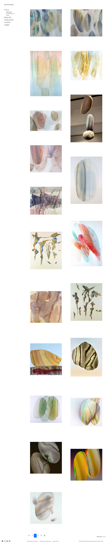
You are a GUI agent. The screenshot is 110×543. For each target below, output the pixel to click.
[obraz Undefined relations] (46, 359)
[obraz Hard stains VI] (86, 412)
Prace (6, 10)
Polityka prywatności (45, 541)
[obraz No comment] (86, 357)
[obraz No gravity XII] (46, 307)
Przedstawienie (10, 13)
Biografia (7, 17)
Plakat (7, 15)
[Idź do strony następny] (41, 536)
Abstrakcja (9, 12)
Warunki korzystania (32, 541)
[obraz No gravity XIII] (46, 120)
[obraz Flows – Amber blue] (86, 65)
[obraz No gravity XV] (46, 23)
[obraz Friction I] (86, 465)
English (6, 25)
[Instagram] (5, 541)
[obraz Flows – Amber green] (46, 73)
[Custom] (10, 541)
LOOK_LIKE (100, 541)
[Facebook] (2, 541)
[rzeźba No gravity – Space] (86, 118)
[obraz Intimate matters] (46, 158)
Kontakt (7, 22)
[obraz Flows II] (46, 201)
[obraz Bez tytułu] (46, 458)
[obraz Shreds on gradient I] (46, 250)
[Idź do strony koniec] (44, 536)
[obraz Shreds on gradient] (86, 302)
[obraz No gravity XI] (46, 409)
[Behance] (7, 541)
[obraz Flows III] (86, 180)
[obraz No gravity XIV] (86, 22)
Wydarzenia (8, 20)
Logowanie (56, 541)
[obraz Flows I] (86, 243)
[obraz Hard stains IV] (46, 508)
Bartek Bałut (9, 5)
